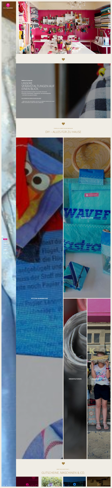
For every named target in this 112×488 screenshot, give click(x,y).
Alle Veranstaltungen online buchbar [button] (31, 98)
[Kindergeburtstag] (99, 379)
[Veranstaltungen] (75, 379)
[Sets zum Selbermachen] (39, 298)
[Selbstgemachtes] (87, 218)
